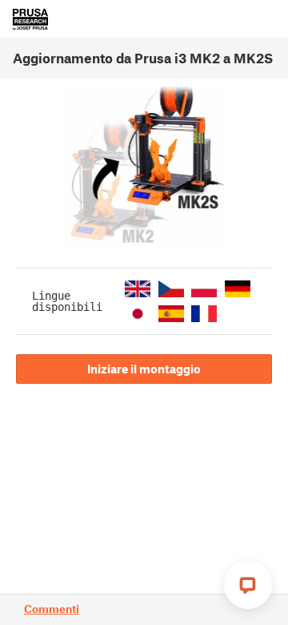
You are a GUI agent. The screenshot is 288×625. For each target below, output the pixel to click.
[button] (137, 288)
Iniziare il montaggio (144, 368)
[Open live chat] (248, 585)
